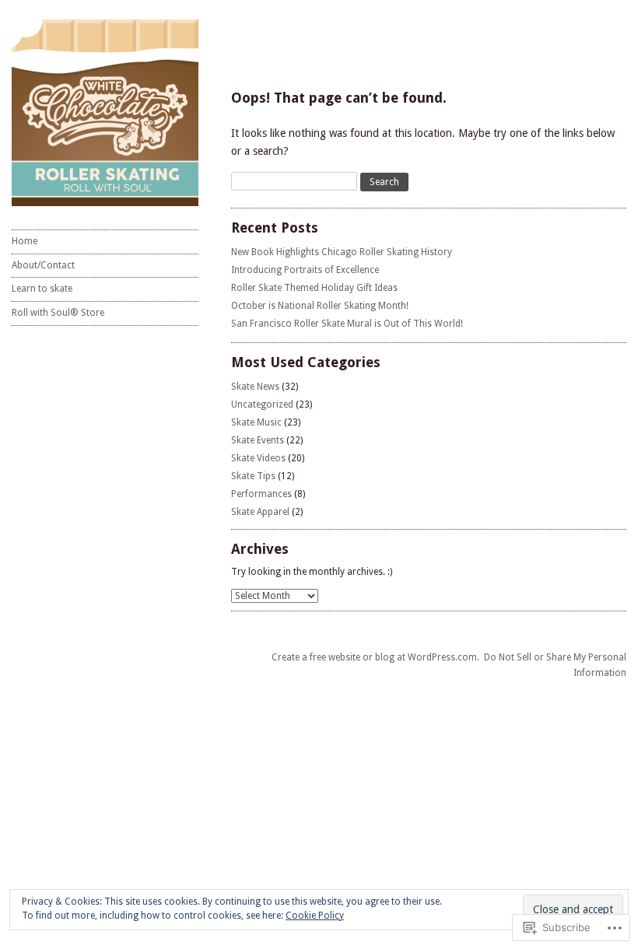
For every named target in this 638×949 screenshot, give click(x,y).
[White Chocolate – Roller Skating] (105, 112)
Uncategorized (262, 404)
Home (24, 241)
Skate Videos (258, 458)
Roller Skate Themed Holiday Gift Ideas (314, 287)
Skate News (255, 386)
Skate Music (256, 422)
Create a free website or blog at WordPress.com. (375, 657)
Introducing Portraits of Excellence (305, 269)
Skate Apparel (260, 511)
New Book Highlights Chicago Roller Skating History (341, 252)
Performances (261, 494)
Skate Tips (253, 476)
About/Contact (43, 265)
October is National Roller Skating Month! (319, 305)
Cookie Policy (315, 915)
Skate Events (257, 440)
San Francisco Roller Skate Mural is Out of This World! (347, 323)
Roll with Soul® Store (58, 312)
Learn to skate (42, 288)
